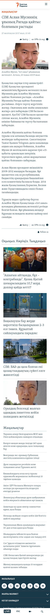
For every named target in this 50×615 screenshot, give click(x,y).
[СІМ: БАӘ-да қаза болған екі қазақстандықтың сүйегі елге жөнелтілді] (25, 351)
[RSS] (36, 586)
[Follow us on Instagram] (23, 586)
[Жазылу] (43, 586)
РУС (18, 611)
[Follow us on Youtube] (17, 586)
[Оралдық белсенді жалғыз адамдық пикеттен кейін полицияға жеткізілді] (25, 393)
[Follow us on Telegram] (30, 586)
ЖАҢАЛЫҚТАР (9, 12)
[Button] (24, 39)
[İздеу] (42, 611)
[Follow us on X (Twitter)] (10, 586)
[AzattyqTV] (30, 611)
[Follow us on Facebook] (4, 586)
